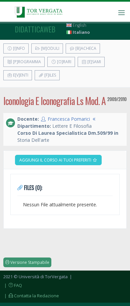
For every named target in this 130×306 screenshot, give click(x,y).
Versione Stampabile (29, 262)
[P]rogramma (26, 62)
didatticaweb (35, 29)
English (79, 25)
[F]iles (49, 75)
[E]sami (93, 62)
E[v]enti (20, 75)
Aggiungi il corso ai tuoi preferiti (55, 160)
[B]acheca (85, 48)
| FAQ (12, 285)
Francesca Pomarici (69, 119)
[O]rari (63, 62)
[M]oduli (49, 48)
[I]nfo (18, 48)
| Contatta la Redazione (31, 296)
